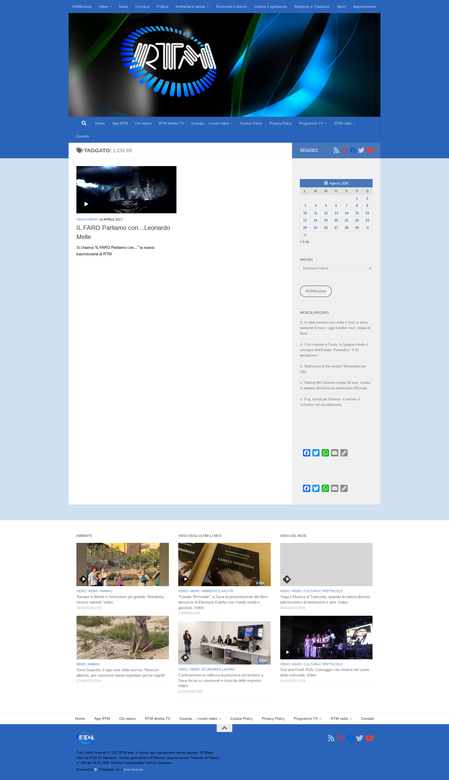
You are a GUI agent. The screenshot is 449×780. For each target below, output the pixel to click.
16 (367, 213)
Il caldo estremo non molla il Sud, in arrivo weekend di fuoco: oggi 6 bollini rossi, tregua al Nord (335, 327)
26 (326, 228)
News (123, 6)
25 (315, 228)
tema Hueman (133, 769)
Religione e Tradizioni (312, 6)
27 (336, 228)
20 (336, 220)
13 (336, 213)
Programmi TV (311, 123)
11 (315, 213)
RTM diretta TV (171, 123)
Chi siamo (143, 123)
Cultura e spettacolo (270, 6)
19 (326, 220)
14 (346, 213)
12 (326, 213)
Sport (341, 6)
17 (305, 220)
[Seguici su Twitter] (361, 150)
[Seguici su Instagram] (344, 150)
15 (357, 213)
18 (315, 220)
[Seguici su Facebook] (353, 150)
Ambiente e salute (190, 6)
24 (305, 228)
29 (357, 228)
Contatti (82, 136)
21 (346, 220)
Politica (162, 6)
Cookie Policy (251, 123)
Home (100, 123)
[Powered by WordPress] (95, 769)
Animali (106, 591)
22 (357, 220)
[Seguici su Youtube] (369, 150)
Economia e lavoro (231, 6)
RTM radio (343, 123)
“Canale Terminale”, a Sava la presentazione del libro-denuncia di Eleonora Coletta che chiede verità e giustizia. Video (223, 602)
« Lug (304, 241)
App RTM (120, 123)
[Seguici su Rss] (336, 150)
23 (367, 220)
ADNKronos (81, 6)
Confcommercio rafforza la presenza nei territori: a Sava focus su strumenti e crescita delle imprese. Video (220, 680)
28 (346, 228)
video (81, 219)
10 (305, 213)
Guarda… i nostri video (210, 123)
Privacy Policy (280, 123)
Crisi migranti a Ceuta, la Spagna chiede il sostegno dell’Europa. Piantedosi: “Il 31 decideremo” (334, 350)
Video (103, 6)
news (93, 219)
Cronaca (142, 6)
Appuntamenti (364, 6)
